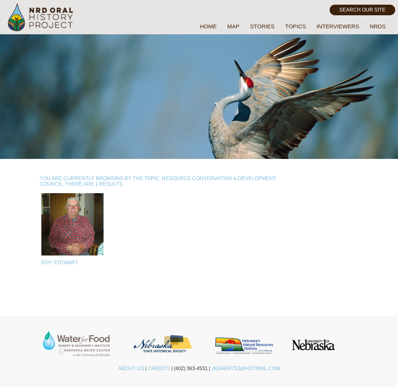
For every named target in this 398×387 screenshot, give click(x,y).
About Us (131, 368)
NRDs (378, 26)
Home (208, 26)
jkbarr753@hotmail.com (245, 368)
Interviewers (338, 26)
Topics (295, 26)
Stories (262, 26)
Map (233, 26)
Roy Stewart (59, 262)
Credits (159, 368)
